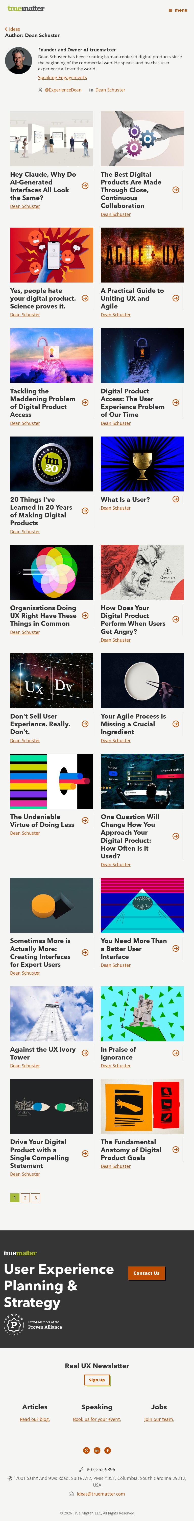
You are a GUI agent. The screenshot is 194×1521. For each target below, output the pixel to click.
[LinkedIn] (97, 1450)
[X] (86, 1450)
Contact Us (146, 1273)
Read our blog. (35, 1419)
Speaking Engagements (62, 77)
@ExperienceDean (63, 89)
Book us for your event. (97, 1419)
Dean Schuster (110, 89)
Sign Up (97, 1380)
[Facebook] (107, 1450)
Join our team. (159, 1419)
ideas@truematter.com (101, 1494)
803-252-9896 (101, 1469)
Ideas (14, 29)
